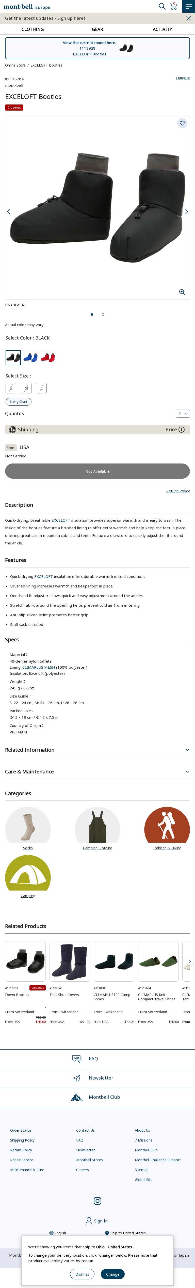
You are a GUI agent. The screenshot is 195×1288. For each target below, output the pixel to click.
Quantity (14, 413)
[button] (178, 490)
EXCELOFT (61, 520)
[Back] (5, 961)
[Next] (190, 961)
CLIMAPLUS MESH (38, 667)
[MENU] (188, 6)
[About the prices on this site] (181, 429)
